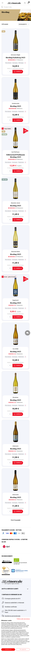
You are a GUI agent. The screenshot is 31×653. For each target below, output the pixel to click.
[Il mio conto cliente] (25, 3)
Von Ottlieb (15, 349)
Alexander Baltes (15, 251)
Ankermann (16, 446)
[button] (28, 3)
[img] (15, 60)
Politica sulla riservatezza (23, 619)
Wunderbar (15, 397)
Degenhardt (15, 300)
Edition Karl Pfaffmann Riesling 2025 (15, 156)
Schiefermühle (15, 103)
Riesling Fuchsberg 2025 (15, 58)
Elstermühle (15, 495)
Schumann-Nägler (15, 55)
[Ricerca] (2, 7)
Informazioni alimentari (18, 68)
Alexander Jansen (15, 203)
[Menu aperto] (2, 3)
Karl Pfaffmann (16, 152)
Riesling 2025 (15, 106)
